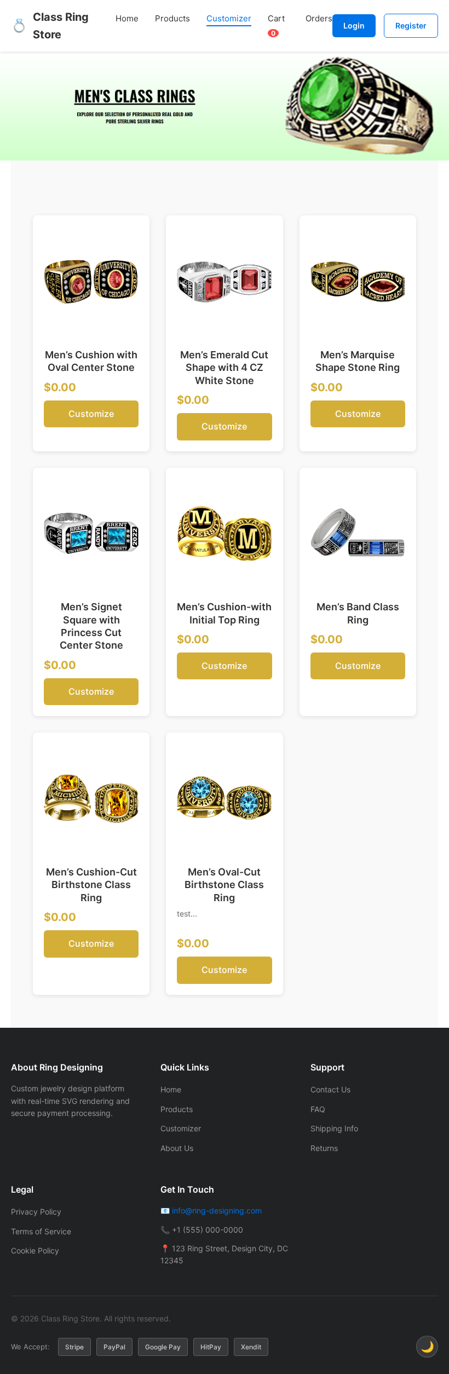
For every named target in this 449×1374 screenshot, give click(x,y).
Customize (91, 413)
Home (127, 18)
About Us (176, 1148)
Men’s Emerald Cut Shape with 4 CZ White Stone (224, 367)
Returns (324, 1148)
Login (354, 25)
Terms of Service (41, 1231)
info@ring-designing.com (217, 1210)
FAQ (317, 1109)
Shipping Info (334, 1128)
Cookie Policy (35, 1250)
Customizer (228, 18)
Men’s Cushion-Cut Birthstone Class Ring (91, 884)
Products (172, 18)
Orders (319, 18)
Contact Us (330, 1089)
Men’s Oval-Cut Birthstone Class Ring (224, 884)
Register (411, 25)
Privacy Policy (36, 1211)
